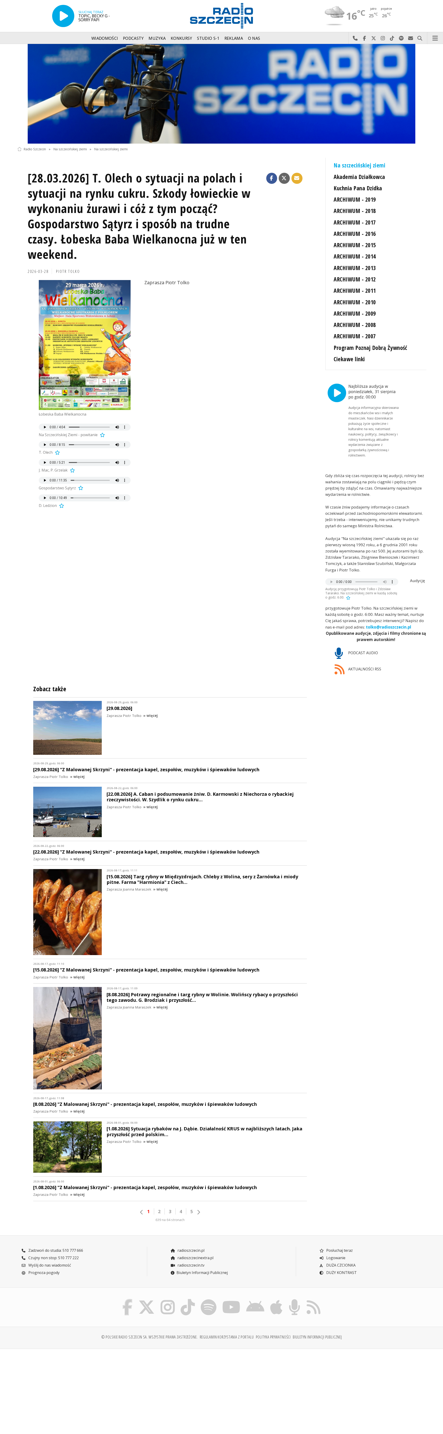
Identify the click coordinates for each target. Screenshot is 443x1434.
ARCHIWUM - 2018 (355, 211)
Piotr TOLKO (68, 271)
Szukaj (419, 38)
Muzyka (157, 38)
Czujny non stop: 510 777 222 (53, 1257)
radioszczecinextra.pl (195, 1257)
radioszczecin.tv (190, 1265)
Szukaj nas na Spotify (401, 38)
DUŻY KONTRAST (341, 1272)
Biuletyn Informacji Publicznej (202, 1272)
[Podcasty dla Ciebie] (294, 1300)
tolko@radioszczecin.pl (388, 627)
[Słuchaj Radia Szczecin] (63, 16)
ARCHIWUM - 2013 (355, 268)
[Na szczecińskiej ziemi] (221, 94)
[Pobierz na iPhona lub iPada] (276, 1300)
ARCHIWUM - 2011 (355, 290)
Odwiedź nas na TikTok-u (392, 38)
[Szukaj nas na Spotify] (208, 1300)
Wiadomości (104, 38)
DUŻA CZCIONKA (340, 1265)
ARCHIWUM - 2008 (355, 325)
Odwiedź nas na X (373, 38)
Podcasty (133, 38)
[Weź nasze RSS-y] (313, 1300)
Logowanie (335, 1257)
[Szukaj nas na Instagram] (168, 1300)
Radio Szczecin (35, 149)
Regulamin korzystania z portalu (227, 1337)
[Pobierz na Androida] (255, 1300)
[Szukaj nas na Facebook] (128, 1300)
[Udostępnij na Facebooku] (271, 178)
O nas (254, 38)
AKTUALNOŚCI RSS (364, 669)
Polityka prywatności (273, 1337)
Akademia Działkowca (359, 177)
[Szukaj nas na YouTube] (231, 1300)
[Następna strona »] (198, 1212)
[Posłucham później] (102, 434)
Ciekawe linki (349, 359)
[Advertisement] (67, 1388)
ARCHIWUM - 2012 (355, 279)
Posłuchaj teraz (339, 1250)
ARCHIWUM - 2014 (355, 256)
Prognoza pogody (43, 1272)
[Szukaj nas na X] (147, 1300)
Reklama (233, 38)
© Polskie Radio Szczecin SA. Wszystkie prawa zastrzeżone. (149, 1337)
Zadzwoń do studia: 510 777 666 (55, 1250)
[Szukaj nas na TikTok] (188, 1300)
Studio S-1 (208, 38)
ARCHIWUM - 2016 (355, 233)
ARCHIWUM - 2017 (355, 222)
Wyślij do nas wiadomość (410, 38)
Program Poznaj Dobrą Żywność (370, 348)
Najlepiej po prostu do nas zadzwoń (355, 38)
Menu (435, 38)
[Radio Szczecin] (221, 15)
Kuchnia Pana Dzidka (358, 188)
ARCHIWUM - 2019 (355, 199)
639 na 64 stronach (170, 1220)
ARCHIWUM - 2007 (355, 336)
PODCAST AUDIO (362, 652)
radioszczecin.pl (190, 1250)
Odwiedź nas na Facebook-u (364, 38)
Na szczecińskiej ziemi (70, 149)
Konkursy (181, 38)
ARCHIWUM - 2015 (355, 245)
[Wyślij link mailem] (296, 178)
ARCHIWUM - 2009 (355, 313)
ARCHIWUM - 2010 (355, 302)
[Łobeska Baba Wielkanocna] (85, 345)
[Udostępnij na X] (284, 178)
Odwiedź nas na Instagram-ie (382, 38)
